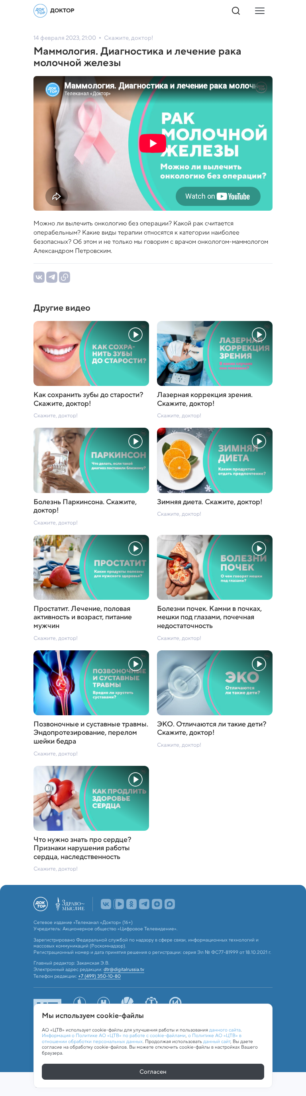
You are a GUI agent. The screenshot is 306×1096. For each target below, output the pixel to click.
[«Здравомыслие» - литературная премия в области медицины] (70, 904)
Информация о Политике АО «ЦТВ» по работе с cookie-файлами (114, 1035)
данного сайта (225, 1029)
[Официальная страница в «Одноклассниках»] (131, 904)
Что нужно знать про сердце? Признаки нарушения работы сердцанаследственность (82, 848)
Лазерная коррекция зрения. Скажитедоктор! (205, 399)
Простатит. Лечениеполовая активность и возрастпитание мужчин (82, 617)
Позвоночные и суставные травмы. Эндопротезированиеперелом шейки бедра (90, 733)
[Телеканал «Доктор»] (54, 11)
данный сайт (216, 1041)
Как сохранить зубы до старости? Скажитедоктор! (88, 399)
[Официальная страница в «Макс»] (170, 904)
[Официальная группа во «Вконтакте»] (106, 904)
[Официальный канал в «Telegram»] (144, 904)
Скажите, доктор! (55, 415)
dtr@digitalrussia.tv (124, 969)
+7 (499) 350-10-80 (99, 976)
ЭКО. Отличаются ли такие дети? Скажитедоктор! (212, 728)
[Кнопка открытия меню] (260, 11)
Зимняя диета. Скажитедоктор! (210, 502)
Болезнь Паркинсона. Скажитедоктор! (85, 506)
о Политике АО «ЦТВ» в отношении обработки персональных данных (141, 1038)
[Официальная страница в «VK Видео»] (119, 904)
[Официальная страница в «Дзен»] (157, 904)
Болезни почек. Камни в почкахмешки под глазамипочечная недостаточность (209, 617)
